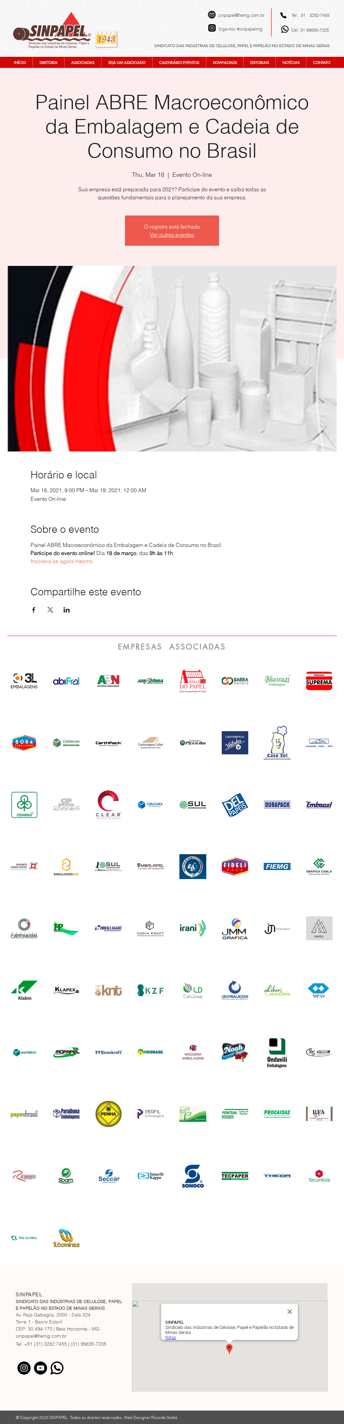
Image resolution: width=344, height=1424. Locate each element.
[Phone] (283, 15)
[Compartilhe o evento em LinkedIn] (66, 609)
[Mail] (212, 14)
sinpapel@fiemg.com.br (241, 15)
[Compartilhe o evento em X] (50, 609)
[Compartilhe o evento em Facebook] (34, 609)
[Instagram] (24, 1368)
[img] (108, 681)
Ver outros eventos (172, 234)
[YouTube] (40, 1368)
